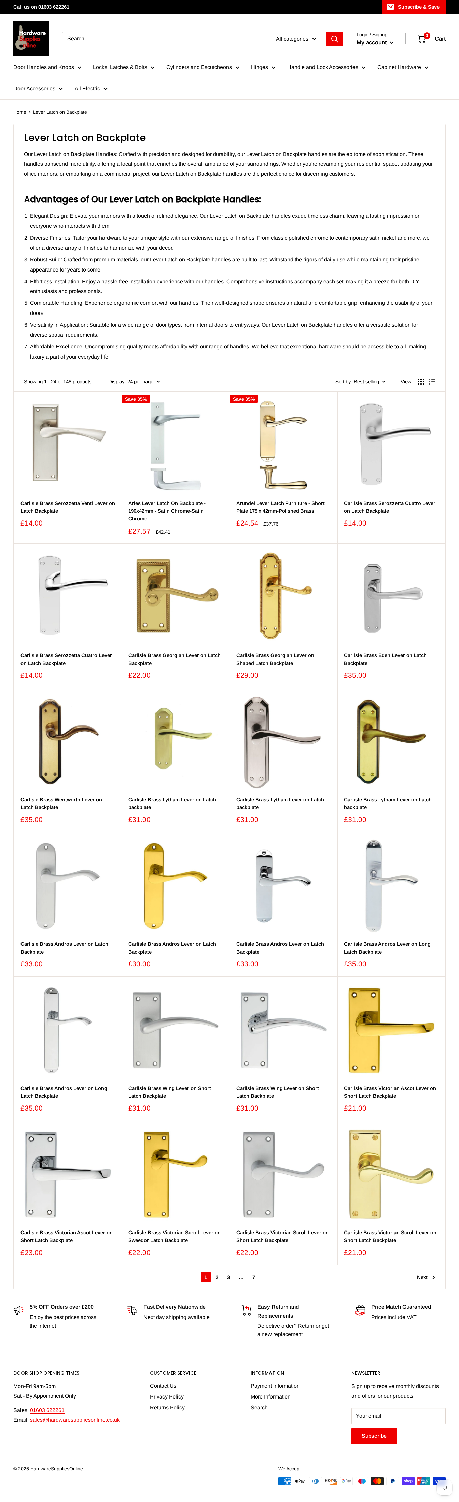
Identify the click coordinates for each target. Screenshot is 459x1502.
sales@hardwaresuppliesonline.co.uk (75, 1420)
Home (19, 112)
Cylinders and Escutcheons (199, 67)
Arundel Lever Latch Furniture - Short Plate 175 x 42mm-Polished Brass (280, 507)
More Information (271, 1397)
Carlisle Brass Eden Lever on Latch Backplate (385, 659)
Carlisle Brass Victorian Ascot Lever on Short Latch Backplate (390, 1092)
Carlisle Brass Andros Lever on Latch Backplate (64, 947)
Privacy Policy (167, 1397)
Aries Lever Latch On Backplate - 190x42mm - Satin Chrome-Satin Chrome (167, 511)
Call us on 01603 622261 (41, 7)
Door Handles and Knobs (43, 67)
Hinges (259, 67)
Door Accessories (34, 88)
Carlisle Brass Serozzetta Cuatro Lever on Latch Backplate (389, 507)
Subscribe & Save (419, 7)
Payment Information (275, 1386)
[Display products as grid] (421, 382)
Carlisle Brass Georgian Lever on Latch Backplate (174, 659)
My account (372, 42)
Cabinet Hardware (399, 67)
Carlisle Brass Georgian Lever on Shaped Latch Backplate (275, 659)
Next (422, 1277)
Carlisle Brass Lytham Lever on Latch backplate (172, 803)
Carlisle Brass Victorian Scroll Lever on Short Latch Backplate (282, 1236)
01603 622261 (47, 1410)
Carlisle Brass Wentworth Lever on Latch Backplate (61, 803)
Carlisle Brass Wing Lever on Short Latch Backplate (169, 1092)
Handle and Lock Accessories (322, 67)
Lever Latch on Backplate (60, 112)
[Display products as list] (432, 382)
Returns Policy (167, 1407)
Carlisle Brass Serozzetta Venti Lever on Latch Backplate (67, 507)
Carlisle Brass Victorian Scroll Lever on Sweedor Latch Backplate (174, 1236)
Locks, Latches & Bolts (120, 67)
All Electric (87, 88)
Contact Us (163, 1386)
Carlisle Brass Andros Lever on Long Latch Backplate (387, 947)
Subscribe (374, 1436)
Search (259, 1407)
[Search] (334, 39)
